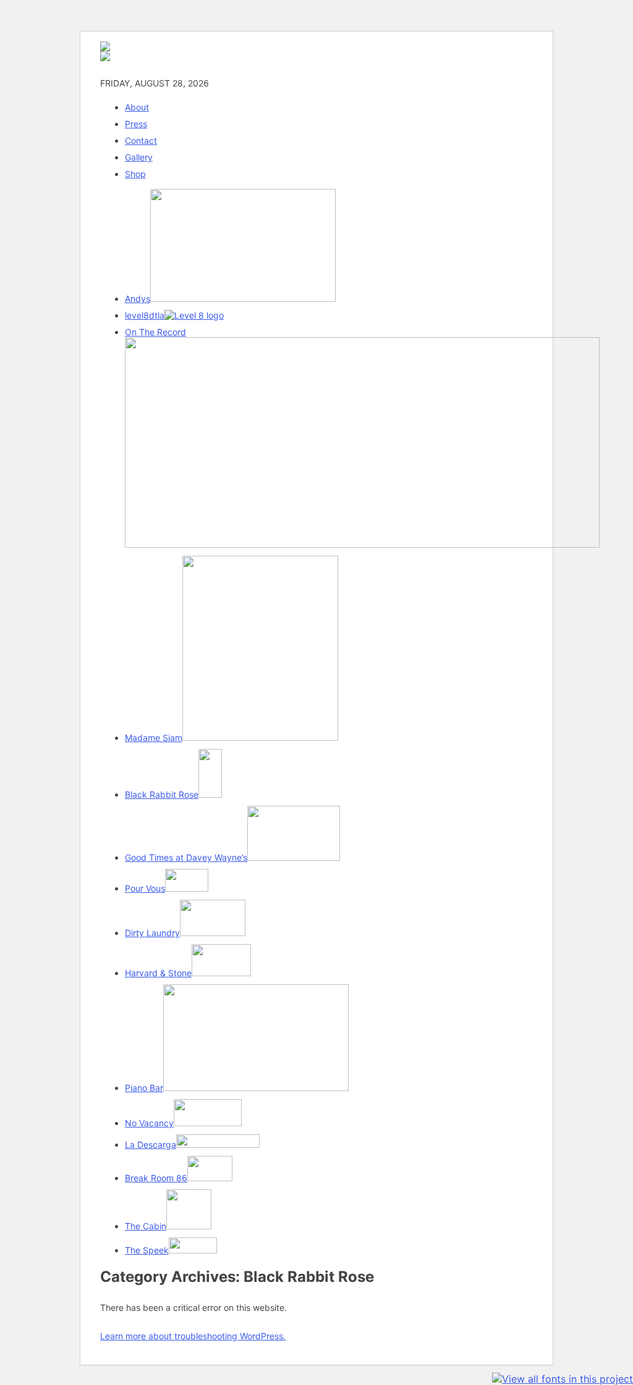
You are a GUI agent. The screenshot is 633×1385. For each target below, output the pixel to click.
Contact (141, 140)
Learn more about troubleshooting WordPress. (193, 1336)
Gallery (139, 157)
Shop (135, 174)
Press (136, 124)
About (137, 107)
